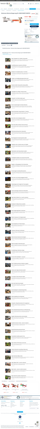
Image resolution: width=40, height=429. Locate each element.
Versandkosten (13, 413)
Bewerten (35, 29)
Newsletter (21, 402)
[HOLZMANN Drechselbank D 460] (6, 386)
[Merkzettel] (28, 3)
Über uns (21, 403)
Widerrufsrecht (13, 406)
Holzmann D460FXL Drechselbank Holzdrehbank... (25, 389)
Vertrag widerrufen (20, 411)
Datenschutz (21, 405)
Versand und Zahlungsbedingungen (14, 405)
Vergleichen (26, 29)
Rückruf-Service (22, 404)
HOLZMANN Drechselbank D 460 (6, 389)
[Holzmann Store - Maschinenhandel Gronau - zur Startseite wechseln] (5, 4)
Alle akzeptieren (31, 426)
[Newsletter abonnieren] (38, 408)
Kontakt (12, 403)
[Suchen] (23, 3)
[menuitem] (18, 3)
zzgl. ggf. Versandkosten (34, 18)
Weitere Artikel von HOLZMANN (7, 54)
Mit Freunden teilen (5, 43)
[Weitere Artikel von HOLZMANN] (35, 14)
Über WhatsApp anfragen (13, 43)
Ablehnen (27, 426)
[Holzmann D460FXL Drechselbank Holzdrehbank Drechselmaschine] (25, 386)
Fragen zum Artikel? (5, 53)
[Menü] (38, 421)
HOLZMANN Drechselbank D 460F (15, 389)
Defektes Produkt (13, 402)
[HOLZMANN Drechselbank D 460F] (15, 386)
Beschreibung (3, 45)
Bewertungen (9, 45)
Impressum (21, 406)
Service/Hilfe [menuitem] (37, 0)
